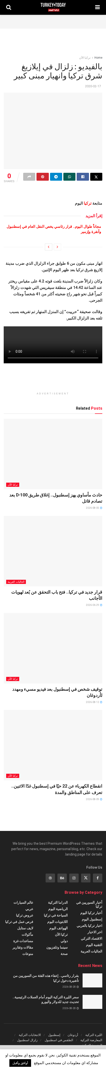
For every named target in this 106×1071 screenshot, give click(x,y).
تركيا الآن (84, 57)
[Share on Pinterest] (42, 177)
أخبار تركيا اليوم (91, 913)
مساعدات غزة (23, 941)
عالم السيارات (23, 902)
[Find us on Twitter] (85, 878)
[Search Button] (8, 7)
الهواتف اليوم (58, 928)
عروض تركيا (24, 915)
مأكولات (27, 934)
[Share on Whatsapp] (69, 177)
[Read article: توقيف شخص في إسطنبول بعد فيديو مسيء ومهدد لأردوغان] (53, 648)
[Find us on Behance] (62, 878)
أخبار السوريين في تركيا (89, 904)
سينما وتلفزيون (57, 947)
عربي (29, 909)
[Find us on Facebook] (97, 878)
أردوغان (73, 1035)
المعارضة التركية (91, 1040)
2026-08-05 (93, 508)
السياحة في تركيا (56, 915)
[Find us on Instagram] (74, 878)
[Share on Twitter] (96, 177)
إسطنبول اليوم (92, 919)
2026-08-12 (93, 702)
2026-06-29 (93, 605)
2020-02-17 (93, 86)
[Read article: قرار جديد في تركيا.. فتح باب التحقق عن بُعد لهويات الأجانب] (53, 551)
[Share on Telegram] (56, 177)
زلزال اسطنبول (27, 1040)
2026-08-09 (93, 799)
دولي (64, 941)
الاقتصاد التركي (91, 938)
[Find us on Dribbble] (50, 878)
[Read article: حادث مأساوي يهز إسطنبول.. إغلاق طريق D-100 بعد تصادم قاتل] (53, 454)
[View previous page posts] (57, 247)
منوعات (27, 954)
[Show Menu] (97, 7)
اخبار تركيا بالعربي (89, 926)
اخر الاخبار (95, 932)
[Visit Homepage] (53, 7)
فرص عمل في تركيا (19, 922)
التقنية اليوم (94, 945)
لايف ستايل (25, 928)
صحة (64, 954)
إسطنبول (54, 1035)
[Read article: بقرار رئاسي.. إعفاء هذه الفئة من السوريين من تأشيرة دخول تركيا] (92, 980)
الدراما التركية (58, 902)
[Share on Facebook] (83, 177)
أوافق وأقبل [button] (20, 1063)
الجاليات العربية (16, 581)
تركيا (87, 203)
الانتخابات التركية (30, 1035)
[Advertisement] (53, 21)
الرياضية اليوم (58, 909)
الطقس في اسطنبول (59, 1040)
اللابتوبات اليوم (57, 922)
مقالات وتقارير (23, 947)
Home (98, 57)
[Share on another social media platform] (29, 177)
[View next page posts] (48, 247)
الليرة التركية (93, 1035)
